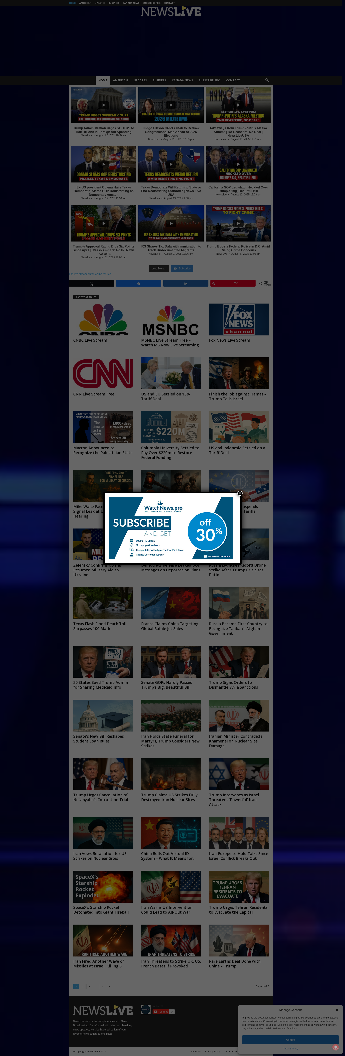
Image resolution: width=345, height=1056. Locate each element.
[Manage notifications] (335, 1047)
